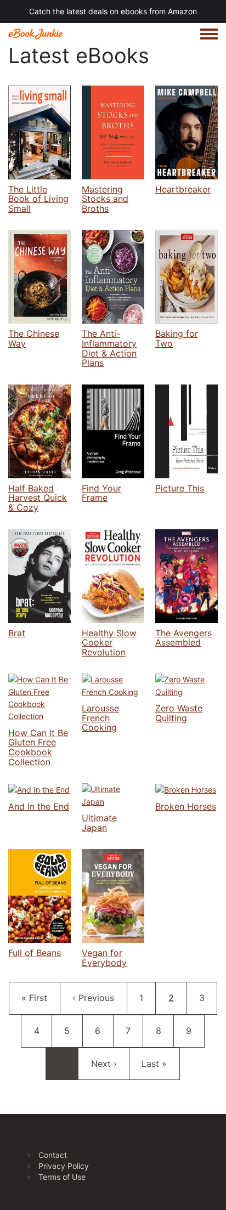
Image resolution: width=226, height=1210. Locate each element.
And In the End (38, 806)
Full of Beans (34, 952)
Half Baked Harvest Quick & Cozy (37, 498)
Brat (16, 632)
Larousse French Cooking (100, 718)
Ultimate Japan (99, 822)
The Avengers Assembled (183, 637)
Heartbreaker (183, 189)
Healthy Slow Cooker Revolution (109, 642)
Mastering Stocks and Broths (105, 199)
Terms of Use (62, 1176)
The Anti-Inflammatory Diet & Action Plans (109, 348)
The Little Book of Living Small (38, 199)
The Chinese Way (33, 338)
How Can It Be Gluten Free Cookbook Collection (38, 747)
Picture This (179, 488)
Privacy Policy (63, 1166)
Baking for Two (176, 338)
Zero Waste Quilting (178, 713)
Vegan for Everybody (104, 957)
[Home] (35, 33)
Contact (52, 1155)
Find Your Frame (101, 493)
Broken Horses (185, 806)
